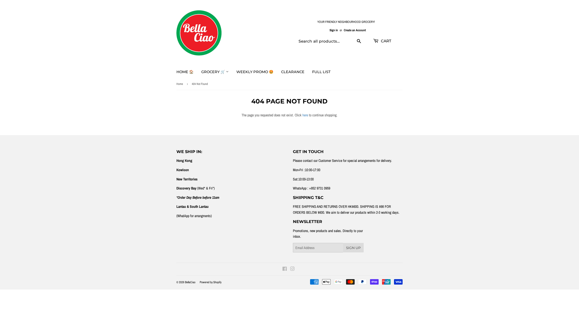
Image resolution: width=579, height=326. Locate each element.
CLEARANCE (292, 72)
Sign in (334, 30)
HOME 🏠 (185, 72)
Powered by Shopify (210, 282)
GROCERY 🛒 (213, 72)
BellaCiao (190, 282)
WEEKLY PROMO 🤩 (254, 72)
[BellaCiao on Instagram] (292, 269)
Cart (385, 41)
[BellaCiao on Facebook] (284, 269)
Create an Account (355, 30)
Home (179, 84)
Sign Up (353, 248)
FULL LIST (321, 72)
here (305, 115)
